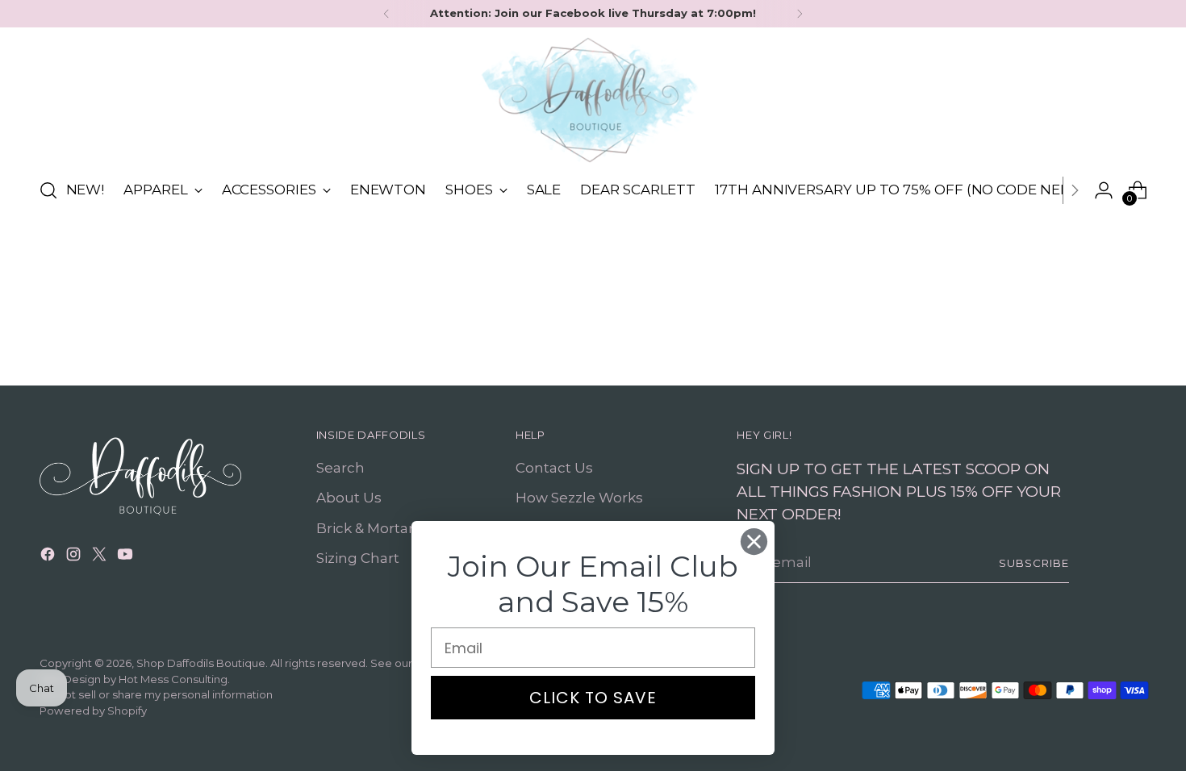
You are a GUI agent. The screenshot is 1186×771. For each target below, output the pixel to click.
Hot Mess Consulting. (174, 679)
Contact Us (554, 468)
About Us (349, 498)
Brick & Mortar (365, 528)
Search (340, 468)
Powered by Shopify (93, 710)
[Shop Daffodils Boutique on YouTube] (126, 557)
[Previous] (386, 13)
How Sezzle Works (579, 498)
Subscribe (1034, 562)
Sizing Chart (357, 558)
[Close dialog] (754, 541)
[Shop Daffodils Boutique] (593, 100)
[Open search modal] (48, 190)
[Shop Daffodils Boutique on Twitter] (101, 557)
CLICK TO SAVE (593, 697)
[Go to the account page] (1104, 190)
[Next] (799, 13)
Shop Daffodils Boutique (200, 662)
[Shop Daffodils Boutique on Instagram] (75, 557)
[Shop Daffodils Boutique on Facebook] (49, 557)
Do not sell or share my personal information (156, 694)
